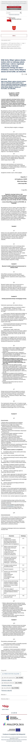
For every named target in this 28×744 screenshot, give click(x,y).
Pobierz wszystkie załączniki (10, 674)
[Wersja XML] (24, 74)
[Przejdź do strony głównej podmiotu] (14, 20)
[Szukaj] (21, 12)
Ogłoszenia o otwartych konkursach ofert (10, 46)
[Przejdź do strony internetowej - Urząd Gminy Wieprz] (14, 28)
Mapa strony (5, 709)
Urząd (23, 43)
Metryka (3, 695)
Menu (14, 35)
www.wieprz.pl (10, 506)
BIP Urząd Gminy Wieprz (14, 43)
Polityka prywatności (14, 9)
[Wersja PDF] (22, 74)
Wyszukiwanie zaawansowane (14, 14)
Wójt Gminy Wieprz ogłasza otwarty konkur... (11, 48)
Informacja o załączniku (6, 680)
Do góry (13, 713)
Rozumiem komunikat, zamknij (14, 7)
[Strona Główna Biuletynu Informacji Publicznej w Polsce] (5, 706)
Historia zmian (4, 699)
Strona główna (4, 43)
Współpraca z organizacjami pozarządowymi (10, 45)
